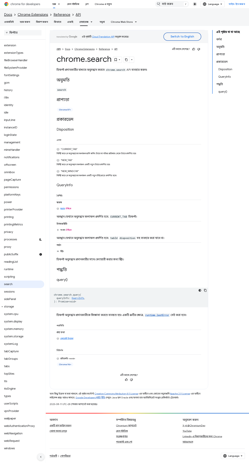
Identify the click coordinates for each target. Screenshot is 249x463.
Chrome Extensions (33, 15)
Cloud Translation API (103, 36)
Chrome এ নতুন (103, 4)
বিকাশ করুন (42, 21)
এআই (70, 21)
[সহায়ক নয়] (198, 49)
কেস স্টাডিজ (73, 4)
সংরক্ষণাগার (122, 436)
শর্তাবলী (53, 456)
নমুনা (102, 21)
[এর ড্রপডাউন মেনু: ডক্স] (60, 4)
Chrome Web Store (122, 21)
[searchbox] (23, 32)
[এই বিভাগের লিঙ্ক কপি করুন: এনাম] (65, 139)
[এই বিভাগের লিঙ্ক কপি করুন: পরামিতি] (68, 325)
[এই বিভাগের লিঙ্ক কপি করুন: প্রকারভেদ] (76, 120)
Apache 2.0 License (180, 393)
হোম (59, 49)
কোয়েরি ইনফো (66, 338)
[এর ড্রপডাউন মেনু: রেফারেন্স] (92, 22)
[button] (22, 306)
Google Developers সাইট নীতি (90, 397)
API (78, 15)
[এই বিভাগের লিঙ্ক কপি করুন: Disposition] (77, 130)
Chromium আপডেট (126, 425)
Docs (8, 15)
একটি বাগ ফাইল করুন (60, 425)
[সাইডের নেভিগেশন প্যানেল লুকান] (40, 457)
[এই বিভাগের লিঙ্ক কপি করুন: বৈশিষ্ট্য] (66, 195)
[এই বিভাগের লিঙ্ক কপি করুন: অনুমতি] (73, 80)
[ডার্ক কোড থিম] (200, 290)
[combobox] (172, 4)
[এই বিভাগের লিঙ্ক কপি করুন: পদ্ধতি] (70, 270)
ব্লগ (87, 4)
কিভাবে (57, 21)
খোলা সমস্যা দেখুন (58, 430)
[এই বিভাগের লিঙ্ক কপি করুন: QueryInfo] (76, 185)
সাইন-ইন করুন (237, 4)
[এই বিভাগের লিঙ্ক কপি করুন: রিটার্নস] (67, 350)
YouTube (187, 430)
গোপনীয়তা (65, 456)
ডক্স (54, 4)
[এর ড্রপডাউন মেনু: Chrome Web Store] (137, 22)
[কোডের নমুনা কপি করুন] (205, 290)
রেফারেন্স (83, 21)
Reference (62, 15)
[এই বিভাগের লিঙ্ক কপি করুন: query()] (71, 280)
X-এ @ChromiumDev (194, 425)
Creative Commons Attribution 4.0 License (116, 393)
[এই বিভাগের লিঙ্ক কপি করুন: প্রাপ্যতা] (72, 100)
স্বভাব (62, 208)
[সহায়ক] (193, 49)
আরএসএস (188, 441)
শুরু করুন (25, 21)
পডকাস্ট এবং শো (124, 441)
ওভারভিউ (9, 21)
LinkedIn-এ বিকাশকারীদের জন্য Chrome (202, 436)
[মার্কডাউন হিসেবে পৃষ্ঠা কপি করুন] (126, 60)
